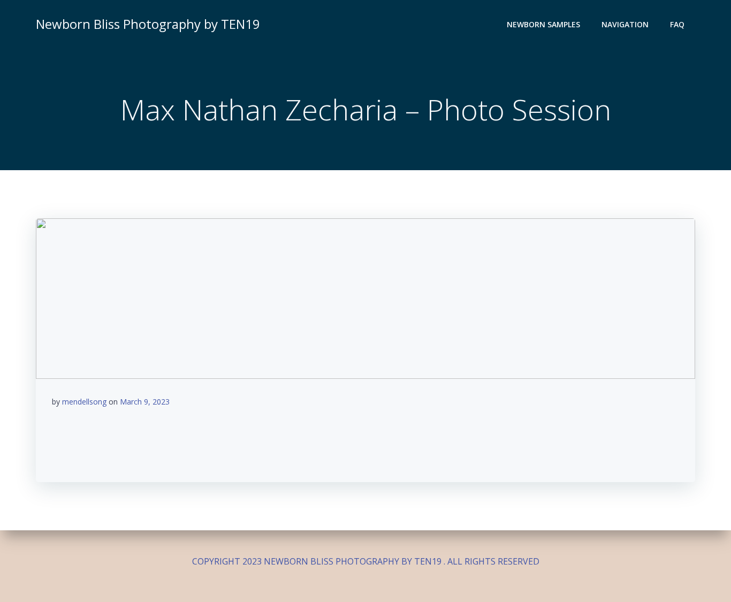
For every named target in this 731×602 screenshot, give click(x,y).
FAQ (677, 24)
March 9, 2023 (145, 402)
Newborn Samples (543, 24)
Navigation (625, 24)
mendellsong (84, 402)
